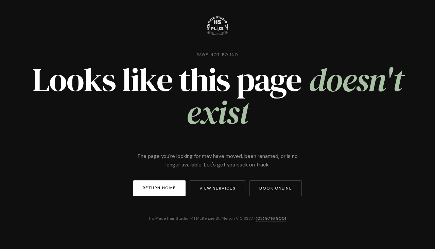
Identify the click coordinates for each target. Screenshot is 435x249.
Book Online (275, 188)
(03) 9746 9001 (271, 218)
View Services (217, 188)
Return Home (159, 188)
